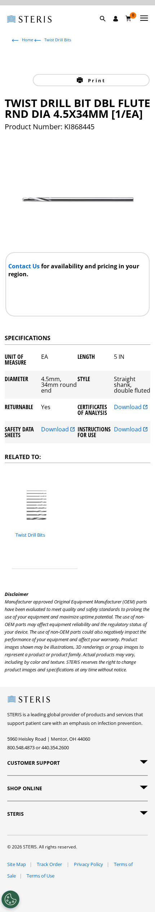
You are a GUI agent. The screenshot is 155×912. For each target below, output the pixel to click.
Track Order (50, 864)
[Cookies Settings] (10, 899)
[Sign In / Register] (115, 19)
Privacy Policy (88, 864)
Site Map (16, 864)
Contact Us (24, 266)
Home (27, 39)
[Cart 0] (128, 18)
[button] (106, 27)
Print (96, 80)
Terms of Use (40, 875)
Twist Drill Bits (57, 39)
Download (128, 407)
